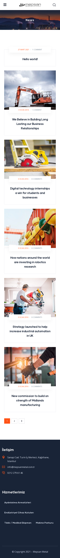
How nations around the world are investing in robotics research (30, 262)
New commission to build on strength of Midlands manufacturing (30, 400)
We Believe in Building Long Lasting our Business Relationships (30, 124)
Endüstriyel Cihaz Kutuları (19, 512)
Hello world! (30, 59)
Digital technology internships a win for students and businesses (30, 193)
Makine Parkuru (44, 522)
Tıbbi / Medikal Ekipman (17, 522)
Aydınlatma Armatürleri (17, 502)
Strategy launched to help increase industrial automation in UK (30, 331)
